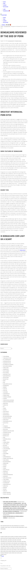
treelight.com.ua (6, 481)
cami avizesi (3, 543)
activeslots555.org (7, 361)
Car (20, 525)
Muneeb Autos (18, 41)
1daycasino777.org (7, 358)
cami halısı (17, 538)
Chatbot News (6, 395)
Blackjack (7, 552)
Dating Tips (5, 404)
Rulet (5, 549)
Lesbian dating (6, 442)
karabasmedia (6, 434)
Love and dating (6, 448)
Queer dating (6, 460)
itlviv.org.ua (5, 429)
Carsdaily (2, 527)
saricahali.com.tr (4, 541)
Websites (5, 487)
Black (4, 380)
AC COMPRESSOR (7, 359)
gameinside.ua (6, 414)
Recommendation (7, 461)
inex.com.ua (5, 422)
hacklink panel (7, 536)
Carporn (22, 525)
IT (3, 424)
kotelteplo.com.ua (7, 438)
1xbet (18, 549)
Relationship (5, 463)
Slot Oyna (11, 549)
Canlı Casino (19, 552)
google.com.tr (3, 554)
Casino (7, 549)
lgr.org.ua (5, 445)
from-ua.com (6, 413)
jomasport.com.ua (7, 432)
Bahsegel (13, 551)
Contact (4, 5)
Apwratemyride (6, 525)
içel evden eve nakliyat (19, 548)
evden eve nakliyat (12, 544)
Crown (6, 527)
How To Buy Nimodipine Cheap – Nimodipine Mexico (13, 513)
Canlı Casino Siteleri (20, 551)
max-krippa (5, 450)
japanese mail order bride (8, 430)
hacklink (2, 536)
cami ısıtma (5, 544)
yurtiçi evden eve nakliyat (9, 548)
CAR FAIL (5, 388)
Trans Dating (6, 479)
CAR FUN (5, 390)
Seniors (4, 466)
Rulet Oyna (14, 552)
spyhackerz (5, 476)
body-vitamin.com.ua (7, 383)
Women (4, 489)
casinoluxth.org (6, 393)
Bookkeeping (6, 385)
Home (4, 1)
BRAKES (5, 387)
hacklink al (12, 536)
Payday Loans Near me (8, 458)
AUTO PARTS (6, 372)
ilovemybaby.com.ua (7, 421)
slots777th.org (6, 469)
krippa (4, 440)
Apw (1, 525)
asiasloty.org (5, 369)
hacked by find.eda (7, 417)
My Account (5, 6)
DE (3, 406)
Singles (4, 468)
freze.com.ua (6, 411)
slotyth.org (5, 471)
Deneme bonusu (23, 549)
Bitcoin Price (5, 379)
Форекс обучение (7, 494)
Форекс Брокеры (6, 492)
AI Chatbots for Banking (8, 364)
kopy (4, 437)
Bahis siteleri (3, 551)
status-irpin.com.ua (7, 477)
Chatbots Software (7, 396)
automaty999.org (6, 375)
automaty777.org (6, 374)
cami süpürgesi (14, 543)
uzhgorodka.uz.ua (7, 484)
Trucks (25, 527)
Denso (9, 527)
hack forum (5, 538)
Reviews (5, 464)
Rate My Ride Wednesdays (18, 527)
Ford (12, 527)
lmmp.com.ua (6, 447)
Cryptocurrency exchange (8, 400)
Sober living (5, 472)
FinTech (4, 409)
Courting (5, 398)
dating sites (5, 403)
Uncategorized (7, 26)
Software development (8, 474)
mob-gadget (5, 453)
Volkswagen (3, 528)
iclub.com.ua (5, 419)
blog (4, 382)
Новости (5, 490)
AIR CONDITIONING (7, 366)
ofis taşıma (16, 546)
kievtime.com (6, 435)
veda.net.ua (5, 485)
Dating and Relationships (8, 401)
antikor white (6, 367)
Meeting (5, 451)
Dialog (4, 408)
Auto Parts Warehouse (14, 525)
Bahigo (15, 549)
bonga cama (22, 250)
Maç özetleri (8, 551)
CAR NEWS (5, 392)
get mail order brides (7, 416)
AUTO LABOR (6, 370)
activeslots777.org (7, 362)
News (4, 455)
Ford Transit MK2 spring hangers (10, 501)
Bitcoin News (6, 377)
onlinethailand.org (7, 456)
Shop (4, 3)
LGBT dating (5, 443)
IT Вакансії (5, 426)
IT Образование (6, 427)
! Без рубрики (6, 356)
